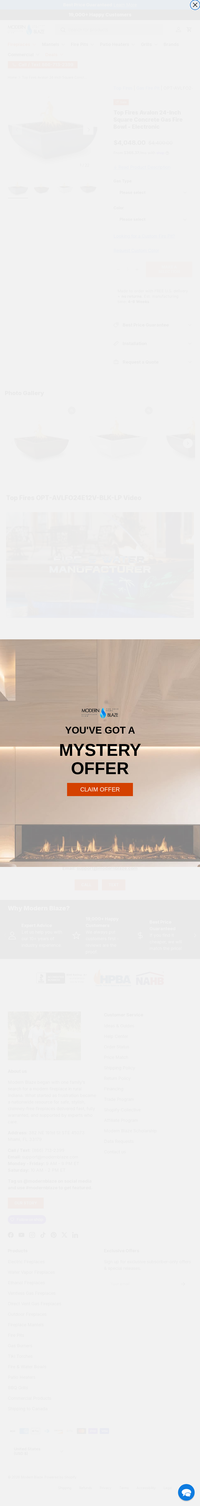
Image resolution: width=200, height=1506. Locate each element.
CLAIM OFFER (100, 789)
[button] (186, 1492)
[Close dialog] (195, 5)
